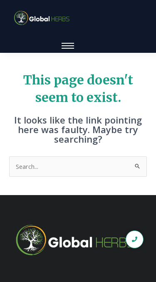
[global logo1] (43, 18)
